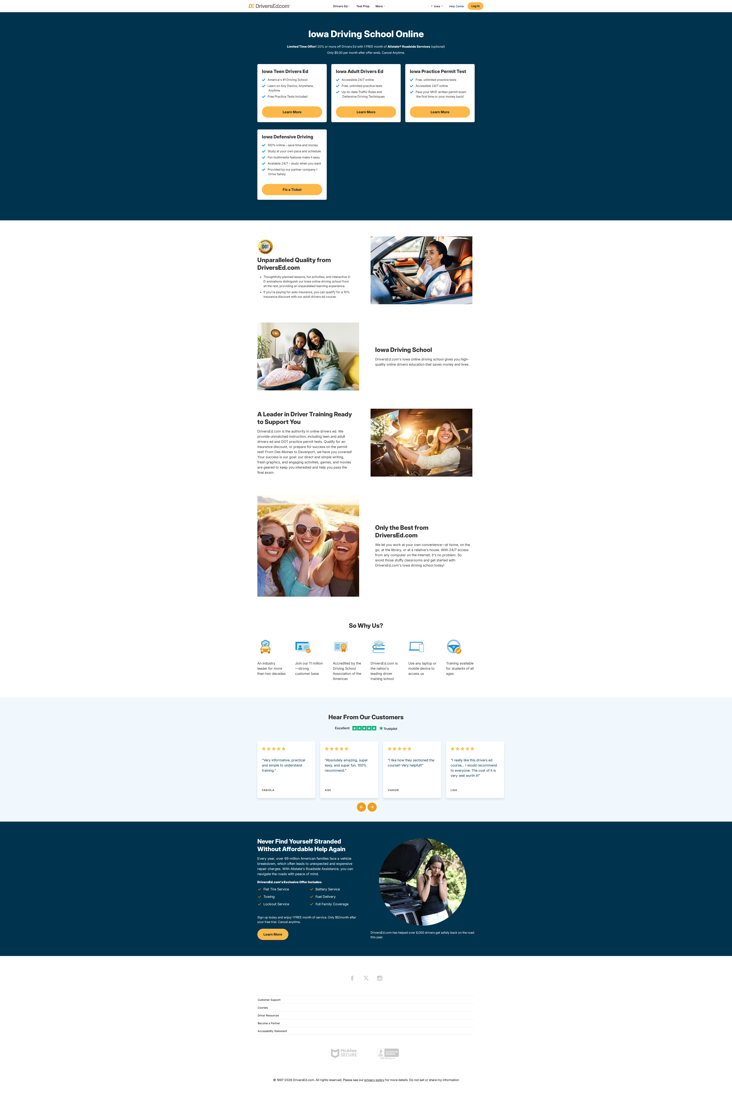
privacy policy (374, 1080)
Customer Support (269, 999)
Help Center (456, 6)
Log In (475, 6)
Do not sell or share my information (434, 1080)
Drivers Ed (340, 6)
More (379, 6)
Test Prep (362, 6)
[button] (360, 806)
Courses (263, 1007)
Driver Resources (268, 1015)
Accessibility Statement (272, 1031)
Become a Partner (269, 1023)
